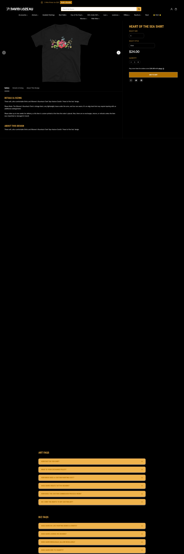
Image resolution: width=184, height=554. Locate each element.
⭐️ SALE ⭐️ (157, 15)
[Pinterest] (141, 80)
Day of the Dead (76, 15)
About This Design (33, 88)
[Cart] (176, 9)
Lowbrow (115, 15)
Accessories (23, 15)
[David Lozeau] (19, 9)
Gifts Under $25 (92, 15)
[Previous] (4, 52)
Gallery (6, 88)
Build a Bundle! (123, 2)
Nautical (137, 15)
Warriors (83, 18)
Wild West (95, 18)
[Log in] (172, 9)
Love (105, 15)
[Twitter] (136, 80)
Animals (34, 15)
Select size (133, 31)
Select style (134, 41)
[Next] (118, 52)
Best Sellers (62, 15)
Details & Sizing (18, 88)
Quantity (133, 58)
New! (147, 15)
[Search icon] (139, 9)
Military (126, 15)
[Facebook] (131, 80)
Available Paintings (49, 15)
